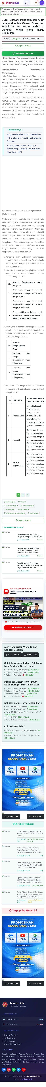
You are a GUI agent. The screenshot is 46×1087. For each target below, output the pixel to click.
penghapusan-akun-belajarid (15, 513)
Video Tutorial (9, 1041)
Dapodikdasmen (38, 885)
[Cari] (42, 2)
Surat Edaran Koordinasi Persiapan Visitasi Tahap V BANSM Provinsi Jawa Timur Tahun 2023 (23, 149)
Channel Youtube (10, 1035)
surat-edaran (33, 513)
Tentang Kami (9, 1038)
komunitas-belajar (11, 506)
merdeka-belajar (28, 506)
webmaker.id (27, 1079)
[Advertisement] (23, 183)
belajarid (23, 502)
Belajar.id (40, 540)
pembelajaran (10, 509)
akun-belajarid (10, 502)
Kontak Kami (14, 655)
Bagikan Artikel (24, 46)
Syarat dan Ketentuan (12, 1044)
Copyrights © (9, 1076)
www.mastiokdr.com (24, 53)
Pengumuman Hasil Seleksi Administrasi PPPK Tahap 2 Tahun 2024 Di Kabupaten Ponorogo (24, 138)
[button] (36, 2)
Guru (41, 855)
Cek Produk (31, 655)
